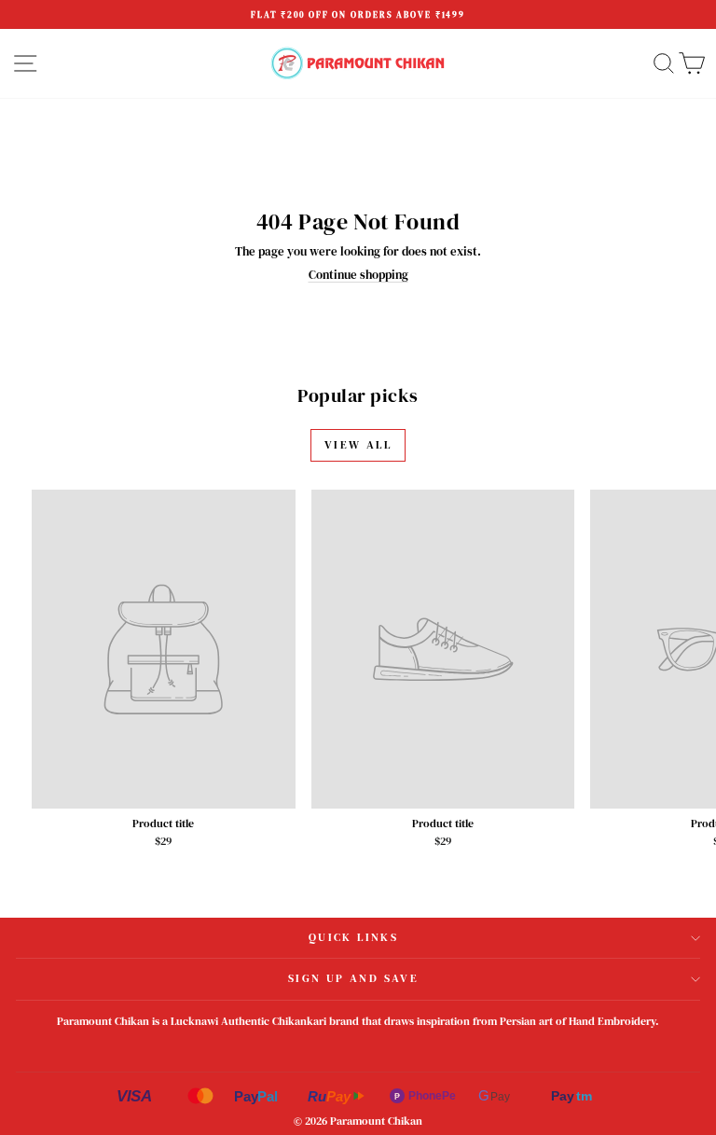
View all (358, 444)
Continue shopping (358, 275)
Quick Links (353, 937)
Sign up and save (353, 978)
